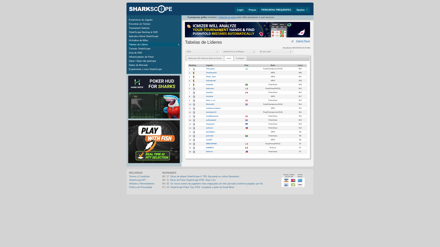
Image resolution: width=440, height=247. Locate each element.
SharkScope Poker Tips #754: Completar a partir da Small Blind (202, 187)
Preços (252, 10)
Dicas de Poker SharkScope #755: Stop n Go (193, 180)
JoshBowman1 (212, 116)
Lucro (229, 58)
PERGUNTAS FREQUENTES (276, 10)
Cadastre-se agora (227, 17)
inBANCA (210, 148)
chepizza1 (210, 124)
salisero (209, 128)
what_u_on (210, 100)
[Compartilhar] (292, 41)
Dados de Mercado (138, 65)
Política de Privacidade (140, 187)
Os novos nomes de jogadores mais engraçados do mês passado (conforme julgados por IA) (216, 183)
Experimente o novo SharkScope (145, 69)
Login (240, 10)
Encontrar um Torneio (139, 24)
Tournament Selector (139, 28)
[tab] (205, 58)
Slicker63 (210, 104)
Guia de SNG (135, 52)
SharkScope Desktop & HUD (143, 32)
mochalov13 (211, 112)
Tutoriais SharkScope (139, 48)
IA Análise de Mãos (138, 40)
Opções (300, 10)
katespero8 (211, 80)
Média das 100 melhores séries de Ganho (205, 58)
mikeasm (210, 88)
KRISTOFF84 (211, 144)
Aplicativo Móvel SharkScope (143, 36)
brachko (209, 92)
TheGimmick (211, 73)
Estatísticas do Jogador (141, 20)
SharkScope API (137, 180)
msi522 (209, 140)
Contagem (240, 58)
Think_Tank (211, 77)
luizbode (209, 84)
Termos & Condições (139, 176)
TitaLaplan (210, 69)
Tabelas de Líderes (138, 44)
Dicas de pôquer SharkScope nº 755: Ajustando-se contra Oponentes (204, 176)
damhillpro (210, 132)
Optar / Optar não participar (142, 61)
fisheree (209, 151)
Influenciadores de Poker (141, 57)
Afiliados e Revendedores (142, 183)
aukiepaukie (211, 120)
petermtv (209, 136)
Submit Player (303, 41)
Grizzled (209, 96)
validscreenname (213, 108)
